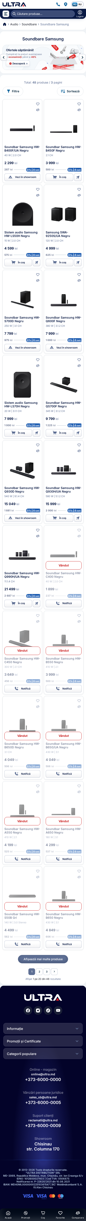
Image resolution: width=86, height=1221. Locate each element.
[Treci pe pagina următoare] (54, 971)
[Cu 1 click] (78, 177)
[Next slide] (82, 57)
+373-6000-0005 (43, 1102)
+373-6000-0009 (43, 1125)
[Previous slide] (3, 57)
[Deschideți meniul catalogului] (6, 13)
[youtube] (58, 1010)
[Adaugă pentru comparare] (38, 110)
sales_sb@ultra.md (43, 1097)
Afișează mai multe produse (43, 959)
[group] (43, 57)
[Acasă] (14, 4)
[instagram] (38, 1010)
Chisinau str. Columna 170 (43, 1146)
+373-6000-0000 (43, 1079)
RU (80, 4)
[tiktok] (48, 1010)
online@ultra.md (43, 1074)
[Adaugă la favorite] (38, 104)
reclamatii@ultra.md (43, 1120)
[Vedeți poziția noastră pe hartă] (65, 4)
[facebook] (28, 1010)
